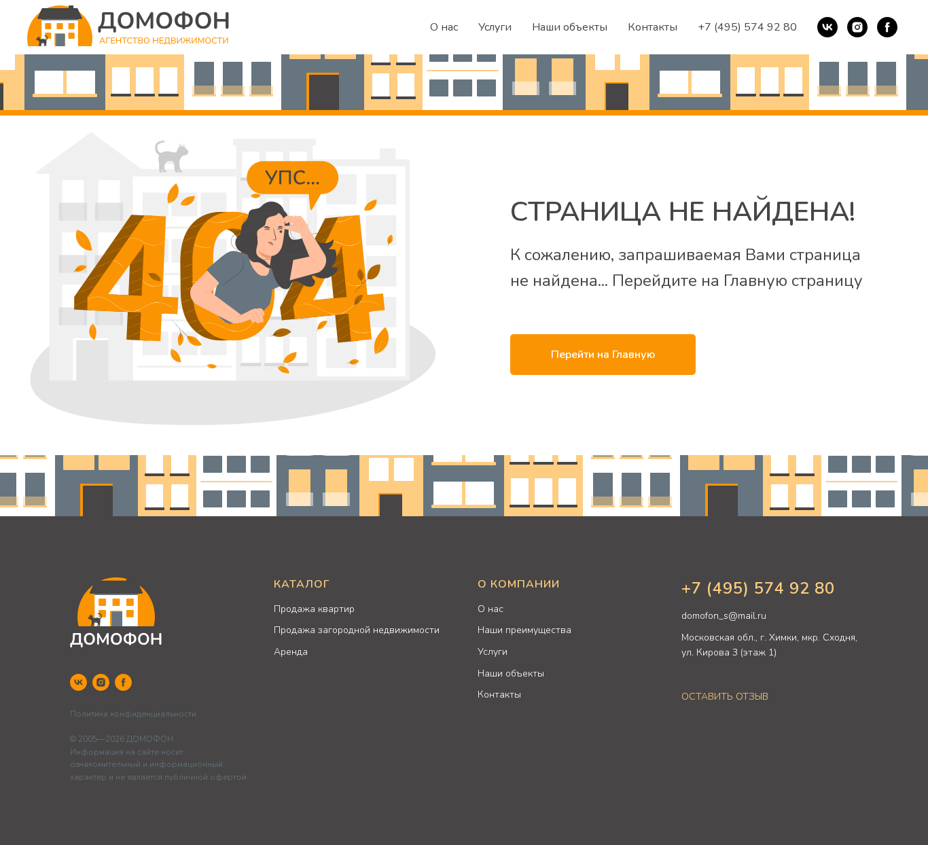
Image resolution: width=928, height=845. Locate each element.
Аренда (291, 651)
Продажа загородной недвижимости (357, 630)
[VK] (827, 27)
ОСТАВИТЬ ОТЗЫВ (724, 696)
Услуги (495, 27)
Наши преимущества (524, 630)
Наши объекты (569, 27)
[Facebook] (887, 27)
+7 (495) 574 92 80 (747, 27)
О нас (444, 27)
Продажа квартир (314, 609)
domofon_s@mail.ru (723, 615)
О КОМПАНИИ (519, 584)
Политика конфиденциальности (133, 713)
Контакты (652, 27)
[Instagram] (857, 27)
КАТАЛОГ (301, 584)
